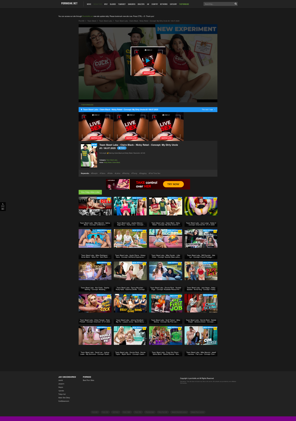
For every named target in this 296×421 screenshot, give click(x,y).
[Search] (236, 4)
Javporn (61, 384)
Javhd (60, 380)
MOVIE (89, 4)
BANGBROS (131, 4)
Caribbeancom (63, 401)
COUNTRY (154, 4)
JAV (148, 4)
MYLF (106, 4)
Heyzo (60, 387)
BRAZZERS (141, 4)
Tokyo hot (62, 394)
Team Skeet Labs (105, 21)
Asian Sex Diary (64, 397)
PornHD (81, 21)
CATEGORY (173, 4)
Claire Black (116, 162)
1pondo (61, 390)
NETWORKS (164, 4)
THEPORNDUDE (184, 4)
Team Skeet (91, 21)
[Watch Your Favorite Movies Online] (69, 4)
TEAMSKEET (122, 4)
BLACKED (113, 4)
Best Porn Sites (88, 380)
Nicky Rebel (108, 162)
